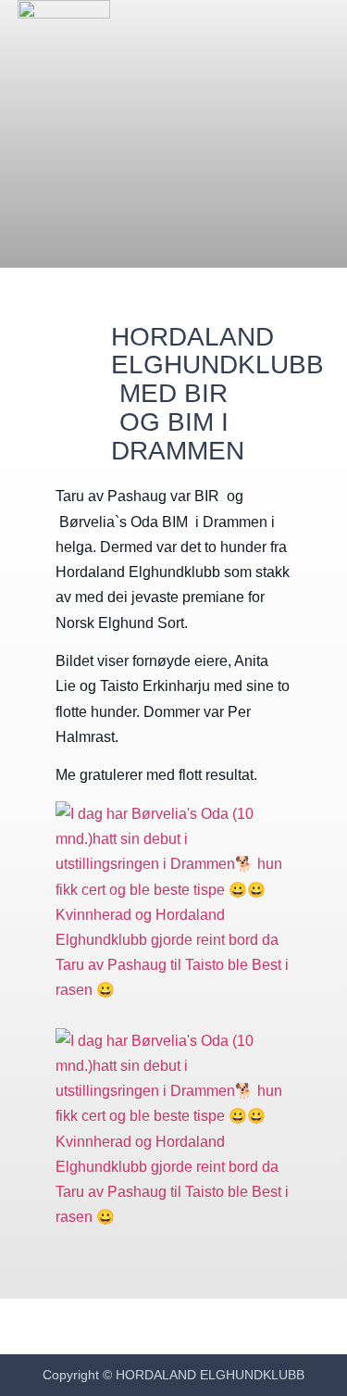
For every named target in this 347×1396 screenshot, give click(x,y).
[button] (311, 47)
